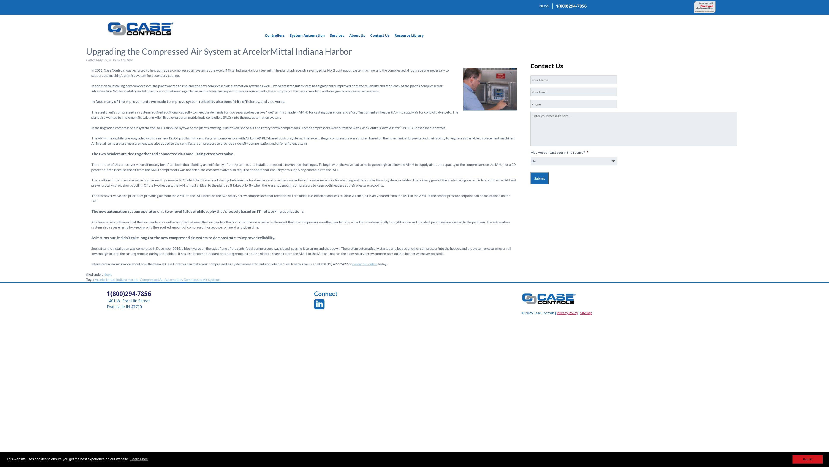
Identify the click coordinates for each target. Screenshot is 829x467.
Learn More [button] (139, 459)
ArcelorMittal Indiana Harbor (117, 279)
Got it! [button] (807, 459)
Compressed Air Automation (161, 279)
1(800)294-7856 (571, 6)
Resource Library (409, 35)
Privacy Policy (567, 313)
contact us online (364, 264)
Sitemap (586, 313)
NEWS (544, 6)
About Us (357, 35)
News (107, 274)
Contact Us (379, 35)
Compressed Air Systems (202, 279)
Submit (539, 178)
